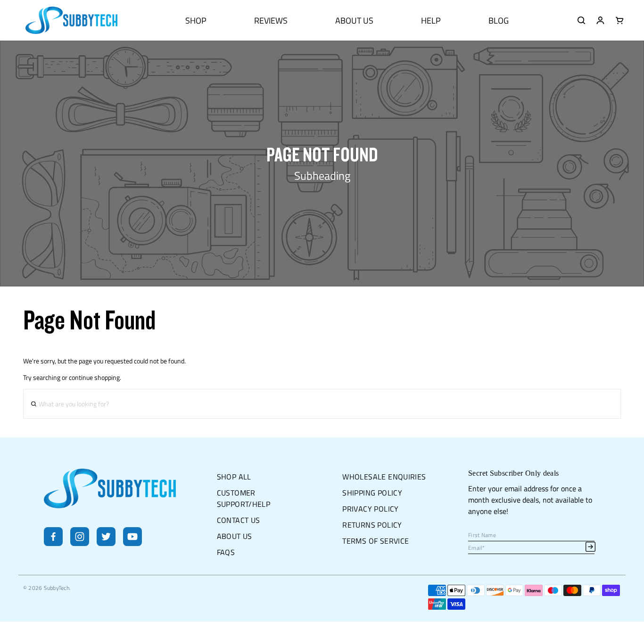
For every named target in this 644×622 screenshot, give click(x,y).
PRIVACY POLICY (370, 508)
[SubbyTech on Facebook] (53, 543)
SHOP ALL (234, 476)
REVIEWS (271, 20)
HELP (431, 20)
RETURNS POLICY (372, 524)
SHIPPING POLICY (372, 492)
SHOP (195, 20)
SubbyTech (56, 587)
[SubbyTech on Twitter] (106, 543)
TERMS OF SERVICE (375, 540)
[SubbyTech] (71, 20)
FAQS (226, 552)
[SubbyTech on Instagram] (79, 543)
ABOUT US (354, 20)
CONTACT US (238, 520)
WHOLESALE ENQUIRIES (384, 476)
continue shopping (94, 377)
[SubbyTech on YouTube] (132, 543)
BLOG (498, 20)
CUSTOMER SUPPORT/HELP (244, 498)
